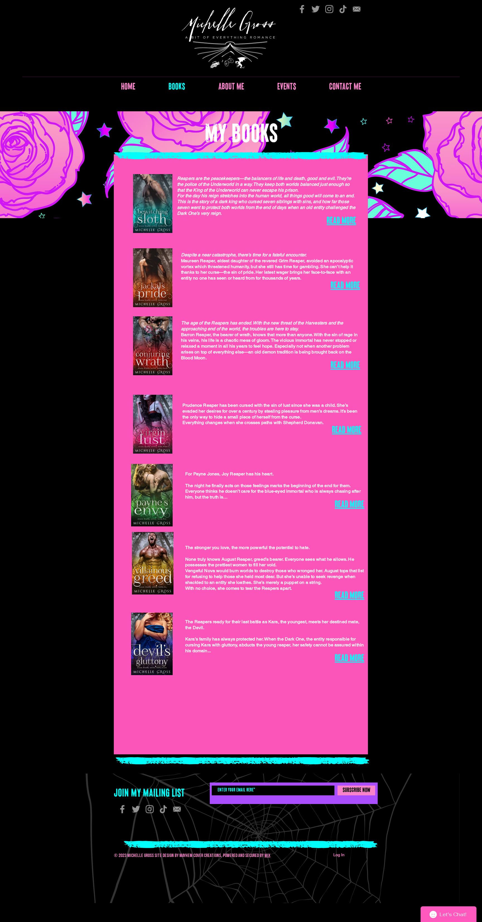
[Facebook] (302, 9)
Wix (267, 855)
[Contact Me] (356, 9)
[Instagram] (329, 9)
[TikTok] (343, 9)
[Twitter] (315, 9)
